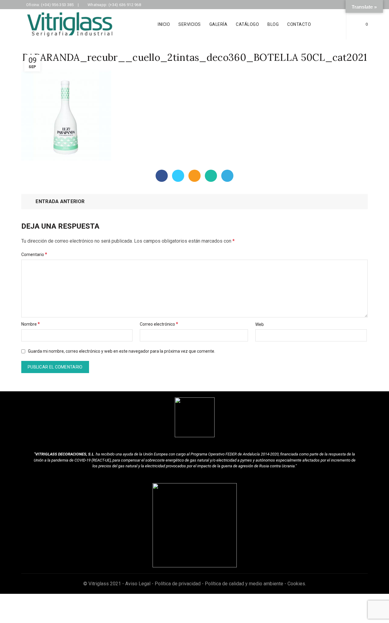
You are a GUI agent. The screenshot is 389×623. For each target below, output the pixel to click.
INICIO (164, 24)
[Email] (194, 176)
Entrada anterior (60, 201)
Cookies (296, 584)
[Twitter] (178, 176)
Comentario (34, 254)
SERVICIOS (189, 24)
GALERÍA (218, 24)
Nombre (30, 324)
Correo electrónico (159, 324)
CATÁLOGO (247, 24)
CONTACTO (299, 24)
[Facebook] (162, 176)
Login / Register (330, 24)
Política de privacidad (178, 584)
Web (259, 324)
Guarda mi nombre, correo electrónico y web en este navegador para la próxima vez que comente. (121, 351)
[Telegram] (227, 176)
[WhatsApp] (211, 176)
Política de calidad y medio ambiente (244, 584)
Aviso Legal (137, 584)
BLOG (273, 24)
